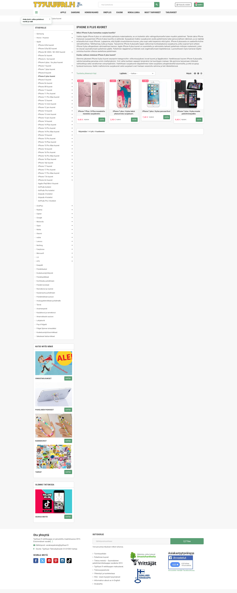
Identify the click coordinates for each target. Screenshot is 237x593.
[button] (36, 20)
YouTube (49, 560)
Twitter (42, 560)
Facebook (35, 560)
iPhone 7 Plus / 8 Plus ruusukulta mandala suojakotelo (91, 112)
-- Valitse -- (133, 73)
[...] (51, 541)
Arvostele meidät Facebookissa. (181, 570)
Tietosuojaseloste (101, 570)
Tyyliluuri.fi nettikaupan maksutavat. (109, 566)
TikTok (69, 560)
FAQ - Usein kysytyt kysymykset (107, 577)
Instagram (62, 560)
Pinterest (55, 560)
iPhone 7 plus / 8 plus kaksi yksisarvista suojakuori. (124, 112)
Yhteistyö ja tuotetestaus (104, 573)
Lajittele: (123, 73)
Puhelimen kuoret (101, 557)
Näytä (188, 73)
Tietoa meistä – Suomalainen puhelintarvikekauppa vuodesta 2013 (107, 562)
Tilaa (188, 541)
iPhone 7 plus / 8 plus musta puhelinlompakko (188, 112)
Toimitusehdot (100, 554)
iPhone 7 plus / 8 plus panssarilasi (156, 111)
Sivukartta (98, 584)
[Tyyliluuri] (58, 4)
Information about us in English (107, 580)
